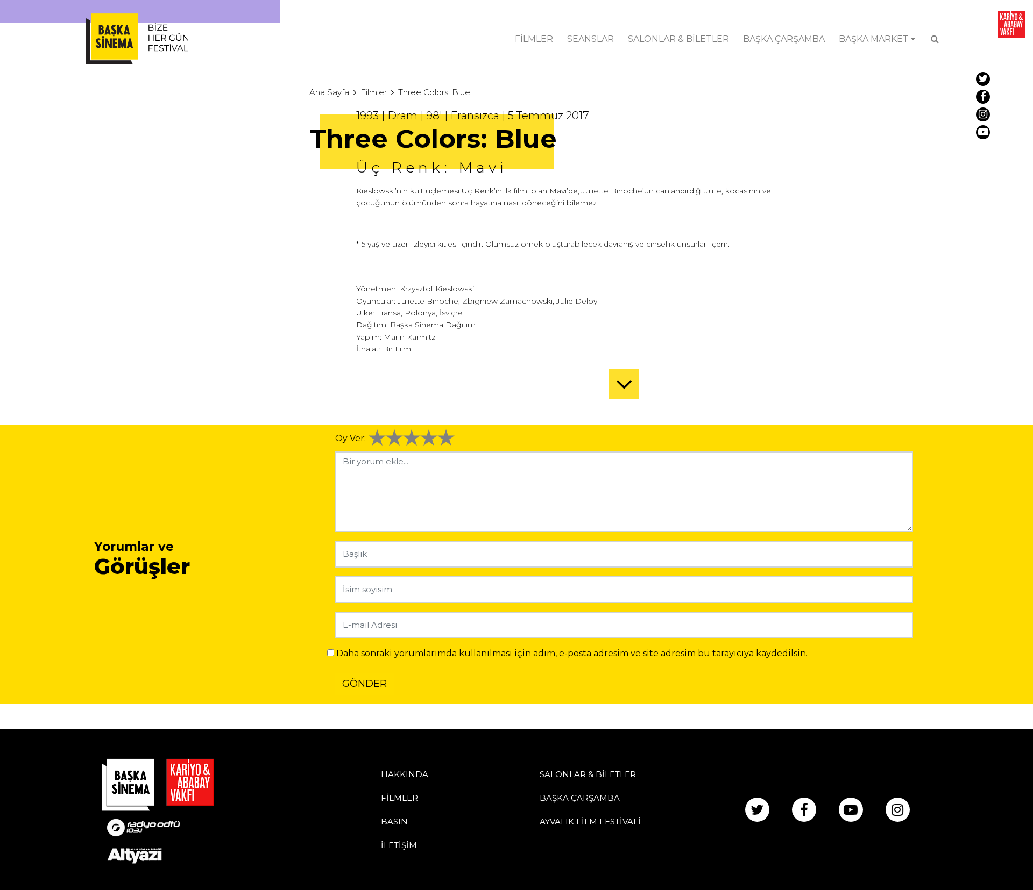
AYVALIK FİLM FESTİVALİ (590, 821)
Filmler (373, 92)
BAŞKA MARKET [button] (874, 39)
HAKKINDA (404, 774)
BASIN (394, 821)
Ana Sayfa (329, 92)
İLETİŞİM (399, 845)
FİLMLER (534, 39)
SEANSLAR (590, 39)
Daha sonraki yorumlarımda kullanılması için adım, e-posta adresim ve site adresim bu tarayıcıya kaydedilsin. (572, 653)
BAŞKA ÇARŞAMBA (784, 39)
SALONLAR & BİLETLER (678, 39)
